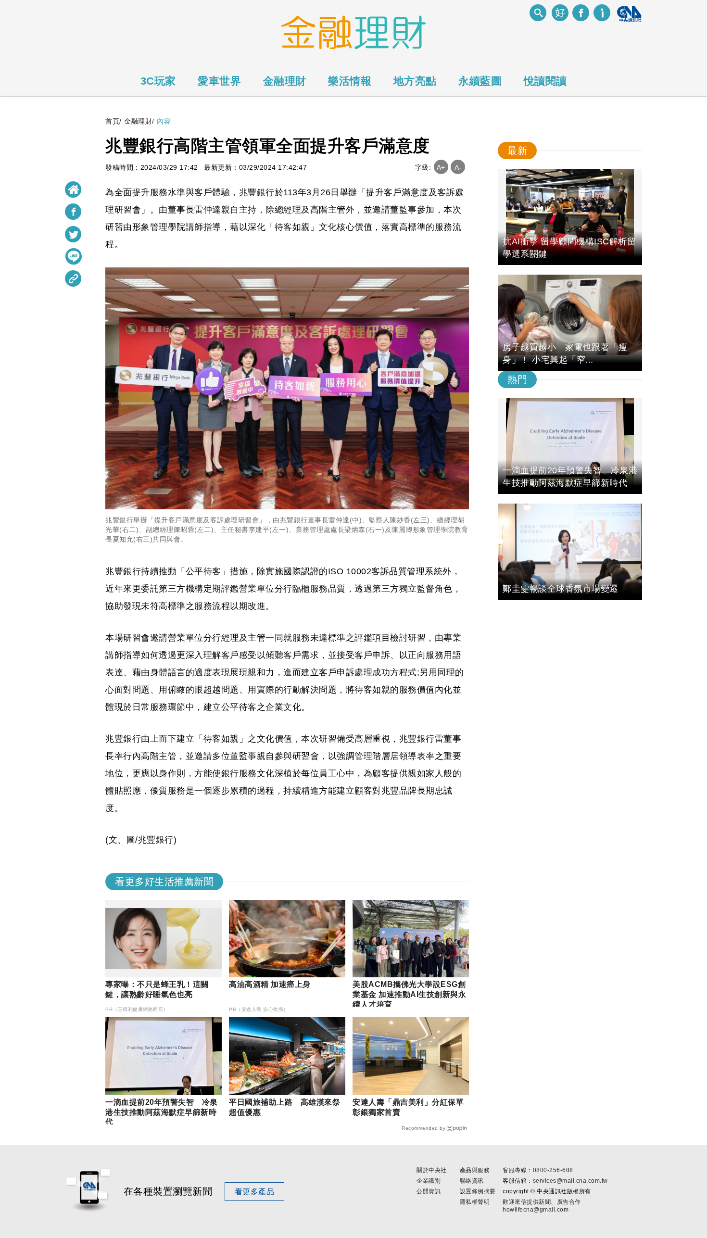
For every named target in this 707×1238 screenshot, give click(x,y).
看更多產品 (255, 1191)
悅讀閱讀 (545, 81)
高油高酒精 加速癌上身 (270, 984)
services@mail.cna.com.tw (570, 1180)
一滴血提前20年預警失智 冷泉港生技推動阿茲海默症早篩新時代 (161, 1112)
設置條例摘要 (478, 1191)
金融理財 (284, 81)
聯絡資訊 (472, 1180)
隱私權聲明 (475, 1202)
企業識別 (429, 1180)
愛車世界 (219, 81)
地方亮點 (415, 81)
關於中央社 (432, 1170)
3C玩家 (158, 81)
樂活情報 (349, 81)
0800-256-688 (553, 1170)
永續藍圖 (480, 81)
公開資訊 (429, 1191)
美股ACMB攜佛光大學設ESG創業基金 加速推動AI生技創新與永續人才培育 (409, 994)
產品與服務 (475, 1170)
